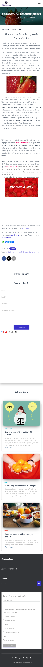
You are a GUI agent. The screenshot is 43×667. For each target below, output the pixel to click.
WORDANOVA (7, 238)
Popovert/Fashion (9, 620)
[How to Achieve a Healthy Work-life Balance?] (21, 413)
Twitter (16, 658)
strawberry (37, 252)
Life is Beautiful (9, 628)
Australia (8, 252)
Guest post (8, 429)
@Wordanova (14, 235)
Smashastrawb (28, 252)
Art (5, 636)
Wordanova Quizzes (10, 612)
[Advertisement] (21, 360)
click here (25, 228)
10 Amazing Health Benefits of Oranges (20, 486)
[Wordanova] (7, 3)
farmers (15, 252)
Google (19, 658)
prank (20, 252)
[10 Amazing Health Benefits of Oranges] (21, 466)
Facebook (12, 658)
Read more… (9, 447)
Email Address (7, 600)
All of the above (9, 640)
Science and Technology (11, 632)
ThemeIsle (28, 662)
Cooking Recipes (9, 616)
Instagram (27, 658)
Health (13, 248)
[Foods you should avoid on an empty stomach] (21, 515)
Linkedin (23, 658)
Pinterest (30, 658)
